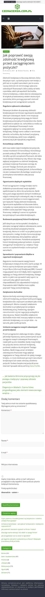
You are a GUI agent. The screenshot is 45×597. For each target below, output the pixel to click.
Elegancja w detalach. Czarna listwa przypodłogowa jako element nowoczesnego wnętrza (21, 390)
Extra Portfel (35, 366)
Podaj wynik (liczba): (9, 488)
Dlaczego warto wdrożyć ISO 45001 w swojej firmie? (19, 533)
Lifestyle (4, 563)
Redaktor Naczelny (23, 71)
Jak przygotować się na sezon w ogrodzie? (15, 536)
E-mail (4, 452)
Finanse (6, 51)
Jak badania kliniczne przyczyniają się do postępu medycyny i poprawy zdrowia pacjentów (21, 379)
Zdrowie (4, 573)
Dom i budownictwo (8, 556)
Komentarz (6, 410)
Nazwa (4, 440)
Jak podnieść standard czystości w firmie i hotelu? (18, 529)
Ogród (3, 569)
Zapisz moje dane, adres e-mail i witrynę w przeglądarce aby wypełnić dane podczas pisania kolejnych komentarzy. (20, 481)
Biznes (3, 553)
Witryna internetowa (9, 464)
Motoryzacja (5, 566)
